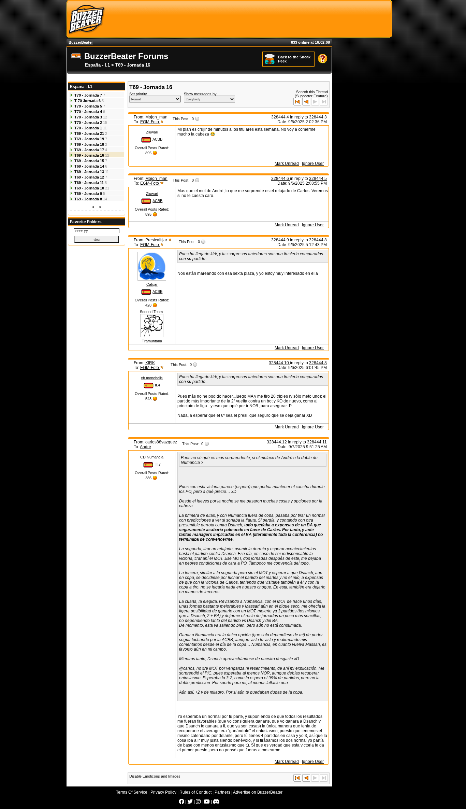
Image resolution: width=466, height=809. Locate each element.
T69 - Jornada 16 (89, 155)
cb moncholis (152, 378)
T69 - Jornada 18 (89, 144)
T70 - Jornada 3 (88, 117)
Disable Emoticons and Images (154, 776)
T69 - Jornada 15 (89, 161)
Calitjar (152, 284)
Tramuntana (152, 341)
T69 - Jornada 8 (88, 199)
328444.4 (280, 117)
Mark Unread (287, 163)
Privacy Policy (163, 792)
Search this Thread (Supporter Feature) (311, 94)
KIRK (150, 362)
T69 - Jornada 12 (89, 177)
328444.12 (277, 442)
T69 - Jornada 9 (88, 193)
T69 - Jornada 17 (89, 150)
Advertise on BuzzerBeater (257, 792)
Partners (222, 792)
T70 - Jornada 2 (88, 122)
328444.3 (318, 117)
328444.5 (318, 178)
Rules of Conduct (195, 792)
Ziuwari (152, 132)
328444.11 (317, 442)
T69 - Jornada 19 (89, 139)
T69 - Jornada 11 (89, 183)
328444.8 (318, 240)
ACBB (157, 139)
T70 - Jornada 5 (88, 106)
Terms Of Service (131, 792)
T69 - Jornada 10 (89, 188)
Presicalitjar (156, 240)
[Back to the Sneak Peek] (270, 59)
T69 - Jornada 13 (89, 172)
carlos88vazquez (161, 442)
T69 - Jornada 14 (89, 166)
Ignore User (313, 163)
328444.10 (279, 362)
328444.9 (280, 240)
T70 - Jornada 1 (88, 128)
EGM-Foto (150, 121)
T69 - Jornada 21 (89, 133)
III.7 (158, 464)
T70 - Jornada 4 (88, 112)
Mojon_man (156, 117)
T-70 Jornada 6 (87, 101)
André (145, 446)
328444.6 (280, 178)
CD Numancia (151, 457)
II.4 (157, 385)
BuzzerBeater (81, 42)
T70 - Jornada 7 (88, 95)
